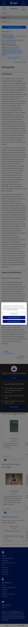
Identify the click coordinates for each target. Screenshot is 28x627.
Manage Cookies (14, 313)
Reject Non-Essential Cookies (14, 321)
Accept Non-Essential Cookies (14, 317)
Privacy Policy (9, 309)
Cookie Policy (15, 309)
